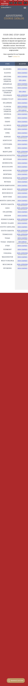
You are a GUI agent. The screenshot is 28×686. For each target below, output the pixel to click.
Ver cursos (22, 110)
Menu (25, 8)
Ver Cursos (22, 242)
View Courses (22, 69)
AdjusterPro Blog (14, 649)
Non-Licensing (22, 95)
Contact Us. (16, 56)
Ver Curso (22, 80)
